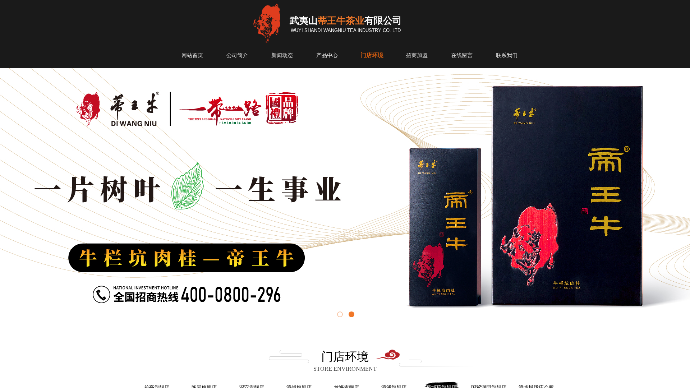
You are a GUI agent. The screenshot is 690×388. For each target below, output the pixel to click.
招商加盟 (417, 55)
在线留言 (462, 55)
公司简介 (237, 55)
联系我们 (507, 55)
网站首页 (192, 55)
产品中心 (327, 55)
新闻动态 (282, 55)
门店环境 (371, 55)
